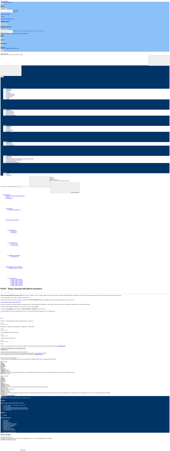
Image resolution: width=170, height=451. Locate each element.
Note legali (5, 421)
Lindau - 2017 (14, 231)
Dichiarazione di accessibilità (9, 425)
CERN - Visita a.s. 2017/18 (17, 280)
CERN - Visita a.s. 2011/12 (17, 285)
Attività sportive (9, 208)
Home (51, 177)
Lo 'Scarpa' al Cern (12, 278)
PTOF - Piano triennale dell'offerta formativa (15, 195)
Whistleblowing (6, 427)
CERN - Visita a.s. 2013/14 (17, 283)
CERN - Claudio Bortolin (16, 279)
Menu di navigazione (75, 192)
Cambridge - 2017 (15, 256)
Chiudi (2, 38)
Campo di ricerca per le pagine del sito (9, 186)
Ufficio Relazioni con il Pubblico (10, 423)
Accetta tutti (21, 348)
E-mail (14, 30)
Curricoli (8, 197)
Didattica (52, 178)
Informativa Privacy (7, 422)
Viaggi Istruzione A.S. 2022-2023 (15, 268)
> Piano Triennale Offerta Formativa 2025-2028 (11, 302)
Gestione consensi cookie (8, 428)
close (2, 76)
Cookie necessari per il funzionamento (9, 357)
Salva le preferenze (11, 395)
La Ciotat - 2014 (14, 245)
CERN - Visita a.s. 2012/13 (17, 284)
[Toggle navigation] (11, 70)
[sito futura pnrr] (85, 53)
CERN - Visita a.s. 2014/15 (17, 281)
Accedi (2, 3)
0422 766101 (8, 406)
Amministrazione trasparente (9, 429)
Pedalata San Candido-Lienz (14, 209)
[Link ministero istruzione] (6, 2)
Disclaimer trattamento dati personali (8, 439)
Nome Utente (16, 10)
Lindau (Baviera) (12, 230)
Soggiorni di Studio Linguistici (12, 219)
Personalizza (3, 348)
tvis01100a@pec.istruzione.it (17, 408)
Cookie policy (6, 420)
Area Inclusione (9, 198)
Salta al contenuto (4, 1)
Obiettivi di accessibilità (8, 426)
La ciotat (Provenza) (12, 242)
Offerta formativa (54, 179)
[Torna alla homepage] (85, 54)
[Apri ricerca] (158, 60)
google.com (3, 361)
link (37, 306)
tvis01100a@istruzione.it (16, 407)
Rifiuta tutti (11, 348)
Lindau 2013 (14, 232)
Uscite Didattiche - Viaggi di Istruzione (14, 266)
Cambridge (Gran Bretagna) (14, 255)
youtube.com (3, 376)
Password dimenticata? (5, 14)
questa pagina (9, 308)
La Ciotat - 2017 (14, 244)
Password (15, 11)
